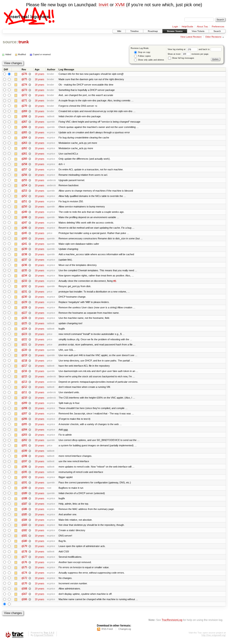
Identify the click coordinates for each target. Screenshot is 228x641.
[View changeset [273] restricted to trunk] (29, 90)
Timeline (134, 31)
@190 (24, 487)
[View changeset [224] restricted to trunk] (29, 328)
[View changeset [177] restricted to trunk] (29, 556)
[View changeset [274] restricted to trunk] (29, 84)
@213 (24, 381)
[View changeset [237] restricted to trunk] (29, 259)
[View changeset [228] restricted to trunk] (29, 307)
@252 (24, 196)
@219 (24, 355)
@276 (24, 73)
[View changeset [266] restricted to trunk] (29, 127)
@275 (24, 79)
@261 (24, 153)
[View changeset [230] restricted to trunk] (29, 296)
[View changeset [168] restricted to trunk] (29, 588)
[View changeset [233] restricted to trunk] (29, 280)
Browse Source (175, 31)
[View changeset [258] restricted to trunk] (29, 164)
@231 (24, 291)
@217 (24, 365)
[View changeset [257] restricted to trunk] (29, 169)
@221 (24, 344)
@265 (24, 132)
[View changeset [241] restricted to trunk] (29, 243)
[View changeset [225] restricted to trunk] (29, 323)
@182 (24, 530)
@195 (24, 472)
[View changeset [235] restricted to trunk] (29, 270)
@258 (24, 164)
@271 (24, 100)
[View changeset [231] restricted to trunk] (29, 291)
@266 (24, 127)
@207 (24, 413)
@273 (24, 90)
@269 (24, 111)
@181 (24, 535)
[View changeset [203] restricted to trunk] (29, 434)
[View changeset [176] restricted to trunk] (29, 562)
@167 (24, 593)
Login (175, 26)
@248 (24, 217)
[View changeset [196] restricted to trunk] (29, 466)
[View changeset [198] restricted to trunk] (29, 455)
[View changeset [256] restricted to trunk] (29, 174)
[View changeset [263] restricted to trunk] (29, 142)
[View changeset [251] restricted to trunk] (29, 201)
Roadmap (153, 31)
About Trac (202, 26)
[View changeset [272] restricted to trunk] (29, 95)
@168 (24, 588)
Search (217, 31)
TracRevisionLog (172, 619)
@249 (24, 211)
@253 (24, 190)
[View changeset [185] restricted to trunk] (29, 514)
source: (10, 42)
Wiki (119, 31)
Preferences (218, 26)
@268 (24, 116)
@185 (24, 514)
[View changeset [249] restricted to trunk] (29, 211)
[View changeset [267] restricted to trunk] (29, 121)
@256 (24, 174)
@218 (24, 360)
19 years (39, 105)
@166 (24, 599)
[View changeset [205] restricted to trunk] (29, 424)
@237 (24, 259)
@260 (24, 158)
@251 (24, 201)
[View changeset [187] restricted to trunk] (29, 503)
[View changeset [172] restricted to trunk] (29, 578)
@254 (24, 185)
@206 (24, 418)
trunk (23, 42)
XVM (120, 4)
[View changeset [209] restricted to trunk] (29, 403)
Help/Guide (187, 26)
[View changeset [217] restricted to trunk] (29, 365)
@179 (24, 546)
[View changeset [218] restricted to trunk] (29, 360)
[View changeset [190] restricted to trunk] (29, 487)
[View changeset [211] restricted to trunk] (29, 392)
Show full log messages (182, 58)
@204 (24, 429)
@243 (24, 238)
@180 (24, 541)
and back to (204, 49)
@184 (24, 519)
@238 (24, 254)
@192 (24, 477)
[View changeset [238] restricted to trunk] (29, 254)
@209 (24, 403)
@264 (24, 137)
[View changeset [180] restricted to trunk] (29, 541)
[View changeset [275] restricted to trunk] (29, 79)
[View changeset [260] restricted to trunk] (29, 158)
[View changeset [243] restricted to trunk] (29, 238)
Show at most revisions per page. (188, 54)
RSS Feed (107, 629)
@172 (24, 578)
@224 (24, 328)
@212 (24, 386)
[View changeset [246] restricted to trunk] (29, 227)
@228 (24, 307)
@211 (24, 392)
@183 (24, 524)
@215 (24, 376)
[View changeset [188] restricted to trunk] (29, 498)
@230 (24, 296)
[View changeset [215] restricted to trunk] (29, 376)
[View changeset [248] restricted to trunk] (29, 217)
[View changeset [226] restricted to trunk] (29, 317)
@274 (24, 84)
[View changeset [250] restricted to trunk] (29, 206)
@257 (24, 169)
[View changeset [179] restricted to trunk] (29, 546)
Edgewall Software (43, 635)
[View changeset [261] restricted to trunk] (29, 153)
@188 (24, 498)
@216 (24, 371)
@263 (24, 142)
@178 (24, 551)
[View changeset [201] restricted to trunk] (29, 445)
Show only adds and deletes (150, 60)
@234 (24, 275)
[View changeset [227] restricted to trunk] (29, 312)
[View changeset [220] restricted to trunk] (29, 349)
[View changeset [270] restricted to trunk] (29, 105)
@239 (24, 249)
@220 (24, 349)
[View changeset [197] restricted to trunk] (29, 461)
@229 (24, 302)
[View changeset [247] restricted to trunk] (29, 222)
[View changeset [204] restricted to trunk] (29, 429)
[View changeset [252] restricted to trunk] (29, 196)
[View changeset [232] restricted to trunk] (29, 286)
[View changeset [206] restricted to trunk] (29, 418)
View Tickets (198, 31)
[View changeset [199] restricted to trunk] (29, 450)
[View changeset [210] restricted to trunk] (29, 397)
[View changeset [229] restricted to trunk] (29, 302)
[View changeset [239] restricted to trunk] (29, 249)
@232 (24, 286)
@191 (24, 482)
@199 (24, 450)
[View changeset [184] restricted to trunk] (29, 519)
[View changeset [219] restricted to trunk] (29, 355)
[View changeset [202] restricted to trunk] (29, 440)
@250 (24, 206)
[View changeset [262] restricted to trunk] (29, 148)
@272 (24, 95)
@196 (24, 466)
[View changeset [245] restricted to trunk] (29, 233)
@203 (24, 434)
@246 (24, 227)
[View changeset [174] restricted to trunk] (29, 572)
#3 (114, 281)
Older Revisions (213, 36)
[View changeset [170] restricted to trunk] (29, 583)
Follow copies (144, 56)
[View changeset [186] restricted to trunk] (29, 509)
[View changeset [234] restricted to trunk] (29, 275)
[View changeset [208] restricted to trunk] (29, 408)
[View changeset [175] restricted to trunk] (29, 567)
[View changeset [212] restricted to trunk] (29, 386)
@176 (24, 562)
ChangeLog (124, 629)
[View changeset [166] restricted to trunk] (29, 599)
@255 (24, 180)
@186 (24, 509)
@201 (24, 445)
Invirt (103, 4)
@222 (24, 339)
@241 (24, 243)
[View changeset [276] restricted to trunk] (29, 73)
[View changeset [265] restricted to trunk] (29, 132)
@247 (24, 222)
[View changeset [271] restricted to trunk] (29, 100)
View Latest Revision (191, 36)
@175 (24, 567)
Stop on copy (143, 52)
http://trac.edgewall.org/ (214, 635)
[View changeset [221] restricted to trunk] (29, 344)
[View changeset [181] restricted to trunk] (29, 535)
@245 (24, 233)
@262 (24, 148)
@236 (24, 265)
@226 (24, 317)
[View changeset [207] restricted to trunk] (29, 413)
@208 (24, 408)
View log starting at (177, 49)
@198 (24, 455)
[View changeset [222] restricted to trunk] (29, 339)
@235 (24, 270)
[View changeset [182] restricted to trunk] (29, 530)
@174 (24, 572)
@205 (24, 424)
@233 (24, 280)
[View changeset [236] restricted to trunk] (29, 265)
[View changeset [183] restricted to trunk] (29, 524)
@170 (24, 583)
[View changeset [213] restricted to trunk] (29, 381)
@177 (24, 556)
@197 (24, 461)
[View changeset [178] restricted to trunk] (29, 551)
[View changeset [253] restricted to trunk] (29, 190)
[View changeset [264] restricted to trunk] (29, 137)
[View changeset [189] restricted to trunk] (29, 493)
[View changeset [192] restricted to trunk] (29, 477)
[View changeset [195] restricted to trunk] (29, 472)
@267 (24, 121)
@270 (24, 105)
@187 (24, 503)
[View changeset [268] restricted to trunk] (29, 116)
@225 (24, 323)
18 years (39, 74)
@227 (24, 312)
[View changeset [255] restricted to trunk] (29, 180)
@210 (24, 397)
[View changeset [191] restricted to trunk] (29, 482)
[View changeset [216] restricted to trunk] (29, 371)
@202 (24, 440)
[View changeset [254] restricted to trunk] (29, 185)
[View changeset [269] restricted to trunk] (29, 111)
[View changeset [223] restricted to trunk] (29, 334)
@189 (24, 493)
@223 (24, 334)
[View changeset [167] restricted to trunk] (29, 593)
